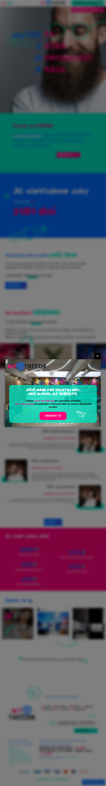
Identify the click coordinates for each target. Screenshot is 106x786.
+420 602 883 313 (44, 401)
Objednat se (53, 416)
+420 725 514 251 (24, 404)
